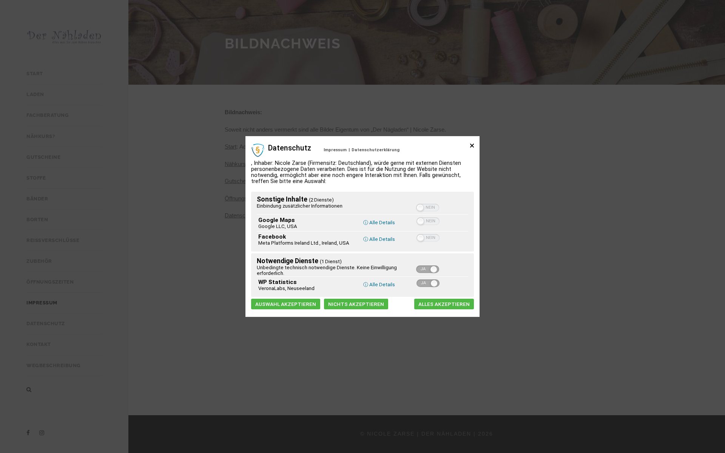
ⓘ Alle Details (379, 222)
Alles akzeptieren (444, 304)
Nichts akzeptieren (356, 304)
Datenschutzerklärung (376, 149)
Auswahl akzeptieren (285, 304)
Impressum (335, 149)
